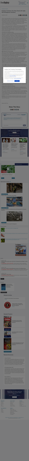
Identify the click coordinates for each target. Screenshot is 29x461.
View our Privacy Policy (17, 78)
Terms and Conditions (12, 75)
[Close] (25, 68)
